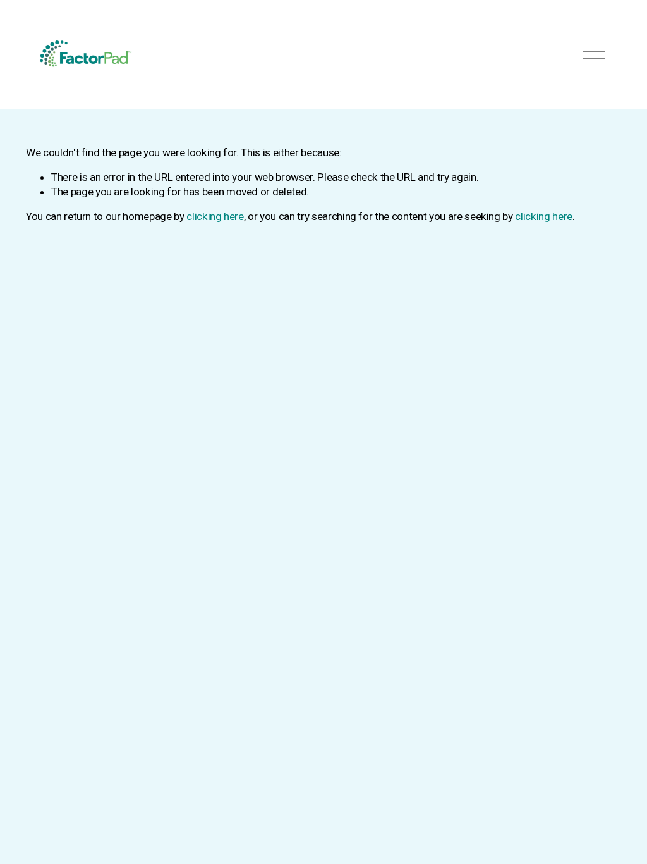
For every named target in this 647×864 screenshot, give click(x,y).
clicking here (215, 216)
